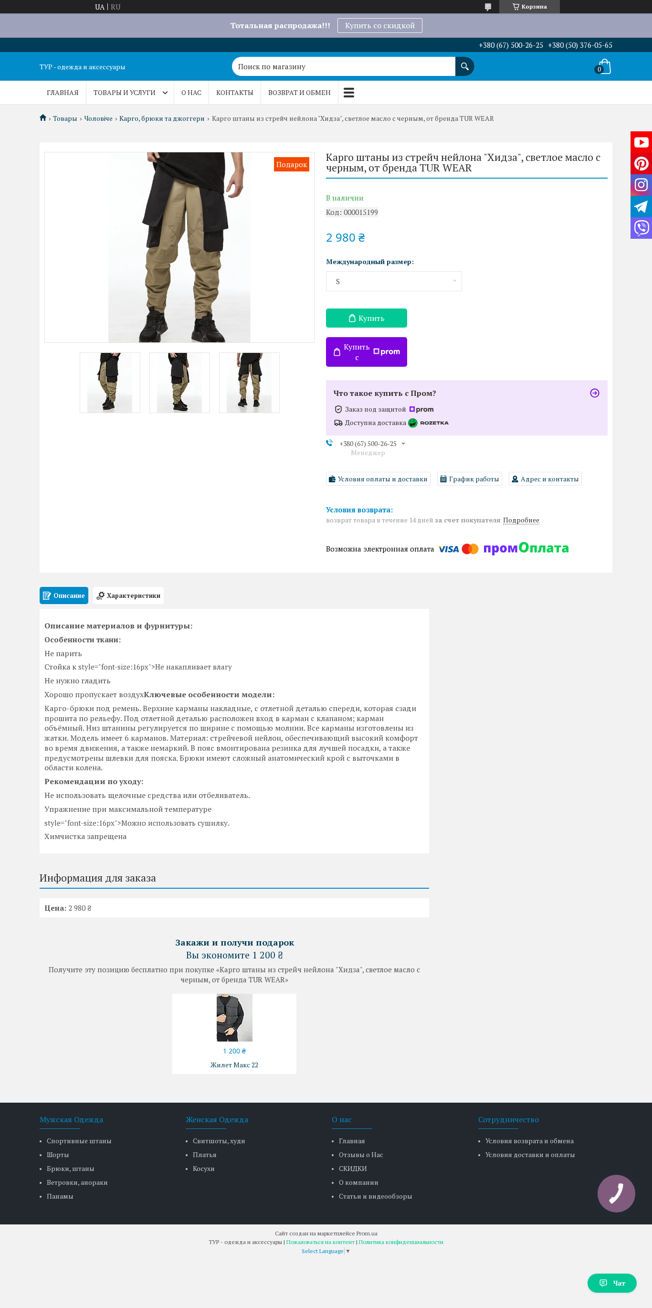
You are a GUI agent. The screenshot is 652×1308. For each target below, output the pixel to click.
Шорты (58, 1154)
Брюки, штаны (71, 1168)
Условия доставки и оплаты (530, 1154)
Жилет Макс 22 (234, 1064)
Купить (371, 318)
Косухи (204, 1168)
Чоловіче (98, 118)
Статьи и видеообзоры (375, 1196)
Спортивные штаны (79, 1140)
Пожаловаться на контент (320, 1241)
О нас (191, 92)
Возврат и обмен (299, 92)
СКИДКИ (353, 1168)
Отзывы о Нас (361, 1154)
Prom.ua (367, 1233)
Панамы (60, 1196)
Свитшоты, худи (219, 1140)
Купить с (357, 351)
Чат (619, 1282)
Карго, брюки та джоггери (162, 118)
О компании (359, 1182)
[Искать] (464, 61)
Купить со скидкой (380, 25)
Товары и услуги (125, 92)
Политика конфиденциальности (401, 1241)
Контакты (234, 92)
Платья (205, 1154)
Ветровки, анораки (77, 1182)
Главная (63, 92)
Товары (65, 118)
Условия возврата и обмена (529, 1140)
